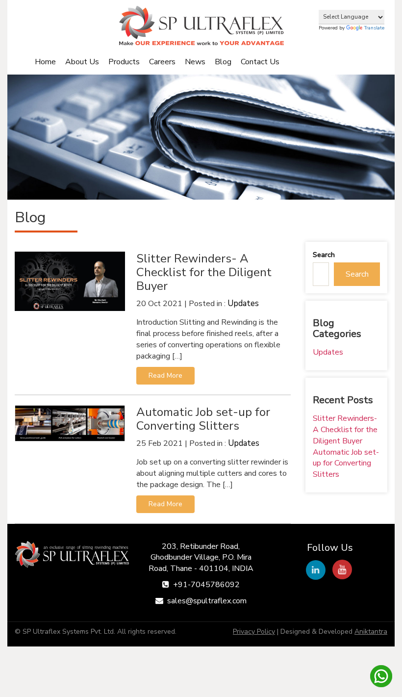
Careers (162, 61)
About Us (82, 61)
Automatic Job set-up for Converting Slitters (346, 463)
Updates (243, 303)
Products (124, 61)
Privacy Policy (254, 631)
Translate (374, 28)
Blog (223, 61)
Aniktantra (370, 631)
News (195, 61)
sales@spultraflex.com (207, 600)
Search (324, 254)
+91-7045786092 (206, 584)
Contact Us (260, 61)
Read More (165, 375)
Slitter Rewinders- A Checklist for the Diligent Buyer (345, 429)
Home (45, 61)
